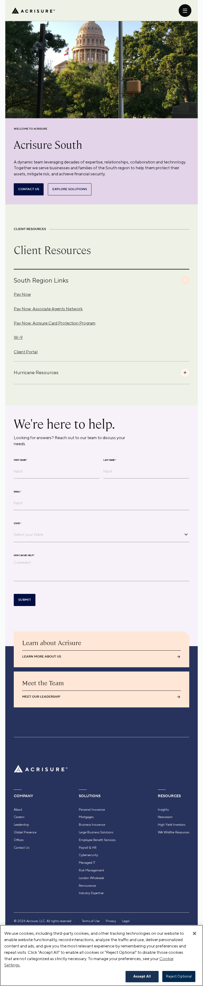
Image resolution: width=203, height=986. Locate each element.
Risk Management (91, 870)
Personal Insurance (92, 809)
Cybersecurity (88, 855)
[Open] (186, 534)
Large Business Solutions (96, 832)
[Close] (194, 933)
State (17, 523)
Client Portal (26, 351)
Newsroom (165, 817)
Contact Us (21, 847)
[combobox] (97, 534)
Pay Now (22, 294)
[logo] (33, 10)
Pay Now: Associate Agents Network (48, 308)
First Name (20, 460)
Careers (19, 817)
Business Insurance (92, 825)
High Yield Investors (171, 825)
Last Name (109, 460)
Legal (126, 921)
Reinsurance (87, 886)
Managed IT (87, 863)
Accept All (142, 976)
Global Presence (25, 832)
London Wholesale (91, 878)
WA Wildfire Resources (173, 832)
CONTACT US (28, 189)
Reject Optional (179, 976)
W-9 (18, 337)
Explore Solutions (69, 189)
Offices (19, 840)
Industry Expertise (91, 893)
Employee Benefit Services (97, 840)
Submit (24, 600)
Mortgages (86, 817)
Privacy (111, 921)
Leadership (21, 825)
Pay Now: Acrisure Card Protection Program (54, 323)
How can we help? (24, 555)
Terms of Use (91, 921)
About (18, 809)
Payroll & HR (87, 847)
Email (17, 492)
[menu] (185, 10)
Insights (163, 809)
